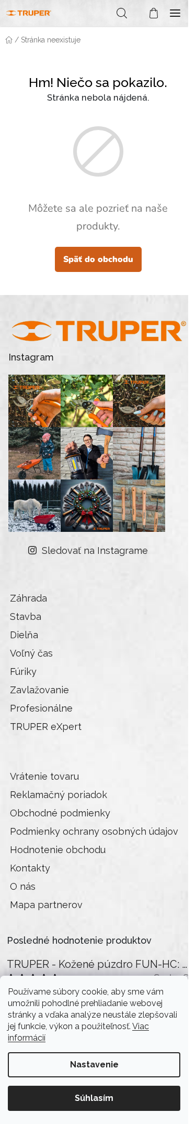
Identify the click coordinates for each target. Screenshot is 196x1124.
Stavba (25, 616)
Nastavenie (94, 1065)
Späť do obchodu (98, 259)
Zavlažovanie (39, 689)
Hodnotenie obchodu (58, 849)
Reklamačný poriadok (58, 794)
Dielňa (24, 634)
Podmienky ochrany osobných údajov (94, 831)
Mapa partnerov (46, 904)
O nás (23, 886)
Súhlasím (94, 1098)
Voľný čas (31, 653)
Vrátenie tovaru (44, 776)
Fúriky (23, 671)
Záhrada (28, 598)
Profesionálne (41, 708)
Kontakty (30, 868)
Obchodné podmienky (60, 813)
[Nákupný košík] (148, 13)
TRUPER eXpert (46, 726)
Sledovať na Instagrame (95, 550)
